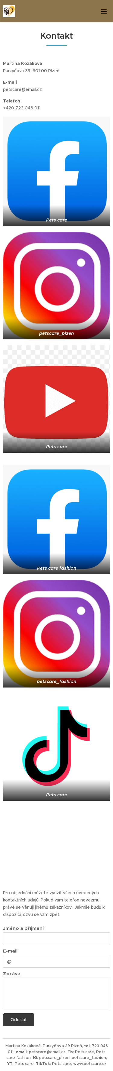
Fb (70, 1051)
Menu (104, 11)
